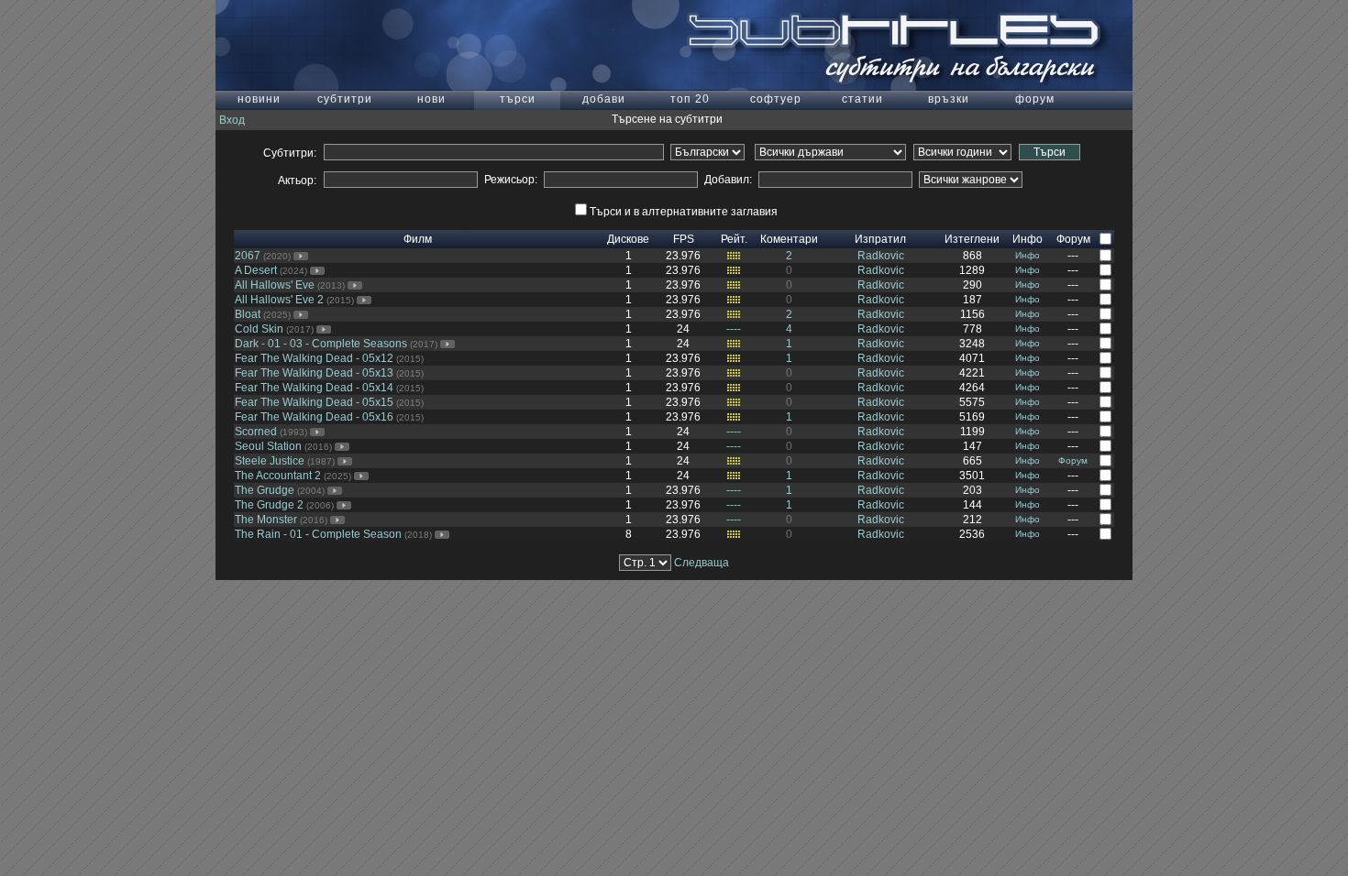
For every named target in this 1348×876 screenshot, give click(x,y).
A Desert (256, 270)
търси (518, 99)
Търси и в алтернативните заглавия (684, 211)
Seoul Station (268, 446)
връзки (948, 99)
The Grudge (264, 490)
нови (431, 99)
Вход (232, 120)
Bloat (247, 314)
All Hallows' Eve (275, 285)
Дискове (628, 239)
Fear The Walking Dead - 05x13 (314, 373)
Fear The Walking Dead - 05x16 (314, 417)
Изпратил (880, 239)
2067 (247, 255)
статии (862, 99)
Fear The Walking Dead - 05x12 (314, 358)
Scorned (256, 431)
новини (259, 99)
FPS (683, 239)
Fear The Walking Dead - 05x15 (314, 402)
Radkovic (880, 255)
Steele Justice (269, 460)
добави (603, 99)
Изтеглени (972, 239)
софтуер (775, 99)
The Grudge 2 (269, 504)
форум (1035, 99)
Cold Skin (259, 329)
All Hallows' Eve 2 (279, 299)
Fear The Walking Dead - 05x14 (314, 387)
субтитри (344, 99)
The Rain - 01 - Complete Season (318, 534)
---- (733, 329)
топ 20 (690, 99)
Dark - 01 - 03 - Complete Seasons (321, 343)
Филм (417, 239)
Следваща (701, 562)
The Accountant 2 (278, 475)
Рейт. (734, 239)
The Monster (266, 519)
